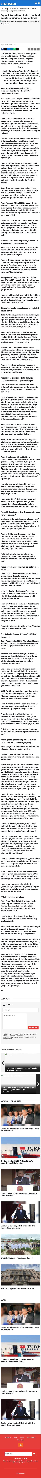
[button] (32, 49)
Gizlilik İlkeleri (30, 1437)
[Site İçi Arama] (35, 2)
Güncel (14, 9)
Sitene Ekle (20, 1440)
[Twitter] (5, 49)
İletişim (22, 1437)
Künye (15, 1437)
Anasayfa (6, 9)
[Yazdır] (29, 49)
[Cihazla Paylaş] (17, 49)
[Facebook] (2, 49)
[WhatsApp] (14, 49)
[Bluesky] (8, 49)
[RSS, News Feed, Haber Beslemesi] (20, 1445)
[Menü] (38, 2)
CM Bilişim (22, 1473)
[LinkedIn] (11, 49)
